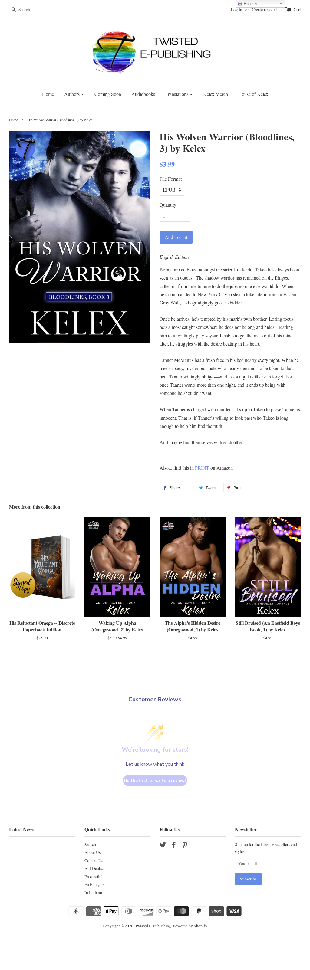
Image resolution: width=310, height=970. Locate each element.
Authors (72, 94)
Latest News (21, 829)
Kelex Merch (215, 94)
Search (90, 844)
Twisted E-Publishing (153, 926)
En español (93, 876)
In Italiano (93, 892)
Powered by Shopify (190, 926)
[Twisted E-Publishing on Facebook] (173, 846)
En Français (94, 884)
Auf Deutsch (95, 868)
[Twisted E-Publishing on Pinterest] (184, 846)
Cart (297, 9)
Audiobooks (143, 94)
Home (48, 94)
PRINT (202, 467)
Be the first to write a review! (155, 780)
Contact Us (93, 860)
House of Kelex (253, 94)
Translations (177, 94)
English (249, 4)
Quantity (168, 205)
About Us (92, 852)
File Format (171, 178)
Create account (264, 9)
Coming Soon (107, 94)
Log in (236, 9)
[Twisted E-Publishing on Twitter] (163, 846)
